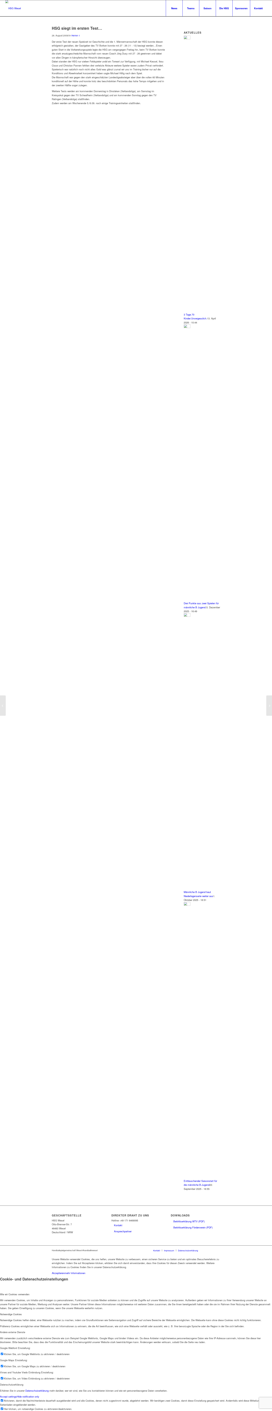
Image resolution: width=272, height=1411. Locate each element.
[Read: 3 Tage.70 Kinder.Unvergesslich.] (187, 38)
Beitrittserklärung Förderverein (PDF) (193, 1227)
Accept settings (8, 1396)
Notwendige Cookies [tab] (11, 1314)
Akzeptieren (58, 1273)
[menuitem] (174, 8)
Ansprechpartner (123, 1231)
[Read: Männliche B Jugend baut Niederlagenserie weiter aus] (187, 616)
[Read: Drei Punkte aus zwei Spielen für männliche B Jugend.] (187, 327)
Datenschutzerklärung (37, 1390)
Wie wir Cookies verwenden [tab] (14, 1294)
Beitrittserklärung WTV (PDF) (189, 1221)
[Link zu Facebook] (206, 1250)
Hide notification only (28, 1396)
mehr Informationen (75, 1273)
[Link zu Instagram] (212, 1250)
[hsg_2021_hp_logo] (13, 8)
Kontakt (118, 1225)
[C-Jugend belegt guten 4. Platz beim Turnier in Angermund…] (3, 705)
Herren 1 (75, 35)
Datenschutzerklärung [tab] (11, 1384)
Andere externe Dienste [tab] (12, 1332)
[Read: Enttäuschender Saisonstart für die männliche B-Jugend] (187, 904)
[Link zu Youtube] (217, 1250)
